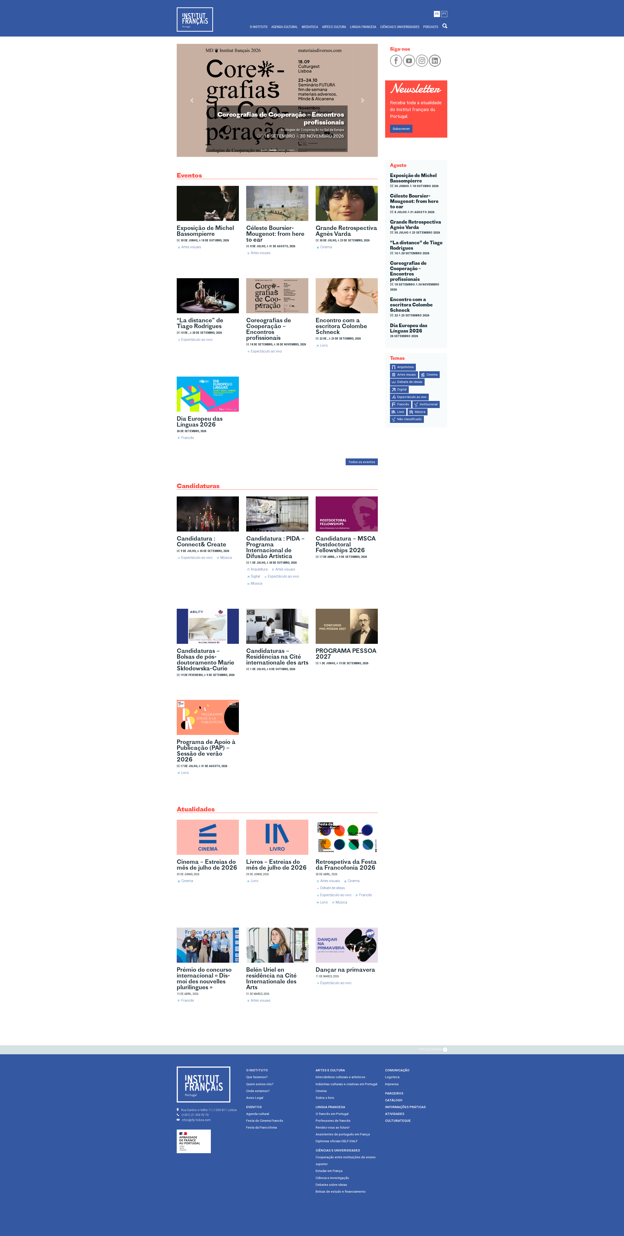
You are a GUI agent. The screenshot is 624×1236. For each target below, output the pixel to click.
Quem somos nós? (259, 1084)
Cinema (326, 247)
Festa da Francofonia (261, 1127)
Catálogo (393, 1100)
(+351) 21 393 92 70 (195, 1115)
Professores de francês (333, 1120)
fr (437, 14)
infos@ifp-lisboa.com (196, 1120)
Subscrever (401, 129)
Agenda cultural (257, 1114)
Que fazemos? (257, 1077)
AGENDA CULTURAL (284, 27)
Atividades (394, 1114)
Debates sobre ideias (331, 1185)
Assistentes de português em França (343, 1134)
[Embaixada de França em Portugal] (194, 1141)
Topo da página (430, 1049)
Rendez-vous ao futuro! (333, 1127)
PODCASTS (430, 27)
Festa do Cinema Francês (264, 1120)
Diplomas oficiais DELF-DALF (337, 1141)
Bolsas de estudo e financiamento (341, 1191)
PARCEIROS (394, 1093)
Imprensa (392, 1084)
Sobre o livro (325, 1098)
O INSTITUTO (258, 27)
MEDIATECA (310, 27)
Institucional (429, 404)
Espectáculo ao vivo (197, 340)
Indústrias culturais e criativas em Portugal (346, 1084)
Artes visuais (191, 247)
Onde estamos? (258, 1091)
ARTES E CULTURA (334, 27)
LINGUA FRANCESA (363, 27)
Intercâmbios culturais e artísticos (340, 1077)
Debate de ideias (332, 888)
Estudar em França (329, 1171)
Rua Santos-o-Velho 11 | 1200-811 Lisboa (209, 1110)
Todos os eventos (361, 462)
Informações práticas (405, 1107)
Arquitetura (259, 569)
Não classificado (409, 419)
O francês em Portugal (332, 1114)
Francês (187, 438)
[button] (192, 100)
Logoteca (392, 1077)
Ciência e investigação (332, 1178)
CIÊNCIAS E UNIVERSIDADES (399, 27)
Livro (324, 345)
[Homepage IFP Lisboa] (195, 19)
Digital (255, 576)
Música (226, 558)
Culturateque (398, 1120)
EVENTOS (254, 1107)
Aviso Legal (254, 1098)
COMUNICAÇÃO (397, 1070)
